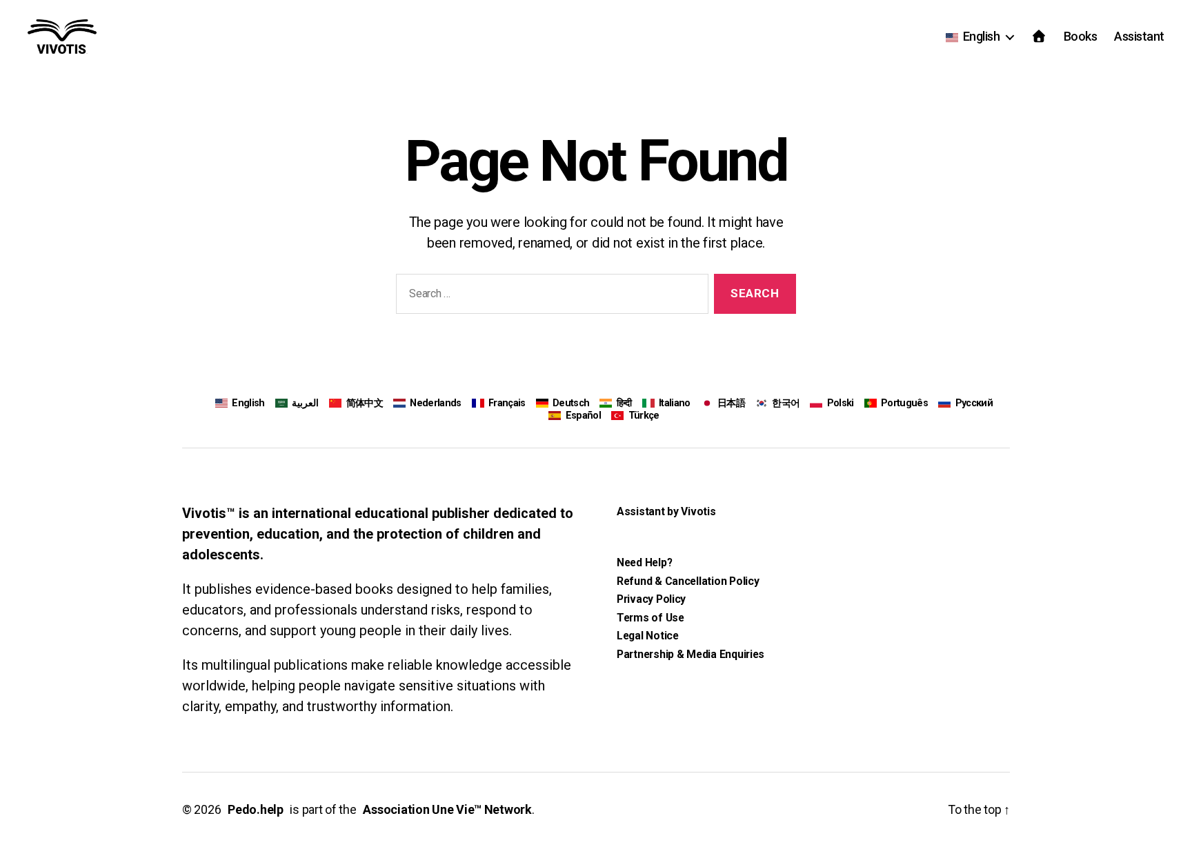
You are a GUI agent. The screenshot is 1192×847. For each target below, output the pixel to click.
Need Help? (644, 562)
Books (1080, 36)
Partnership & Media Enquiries (690, 654)
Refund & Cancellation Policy (688, 581)
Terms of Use (650, 617)
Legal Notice (648, 635)
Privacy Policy (651, 599)
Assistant (1139, 36)
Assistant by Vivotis (666, 511)
